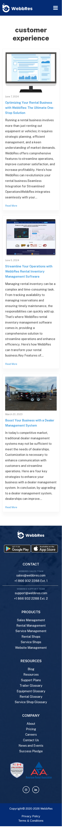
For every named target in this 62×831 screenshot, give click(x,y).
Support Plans (31, 680)
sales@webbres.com (31, 575)
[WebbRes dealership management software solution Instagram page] (26, 789)
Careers (31, 734)
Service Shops (31, 642)
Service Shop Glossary (31, 702)
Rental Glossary (31, 696)
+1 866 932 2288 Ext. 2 (31, 598)
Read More (11, 205)
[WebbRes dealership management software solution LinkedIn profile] (35, 789)
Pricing (31, 729)
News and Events (31, 745)
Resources (31, 674)
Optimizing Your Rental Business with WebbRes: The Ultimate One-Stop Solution (29, 108)
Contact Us (31, 740)
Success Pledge (31, 751)
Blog (31, 669)
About (31, 723)
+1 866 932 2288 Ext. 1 (31, 581)
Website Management (31, 647)
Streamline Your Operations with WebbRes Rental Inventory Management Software (28, 271)
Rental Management (31, 625)
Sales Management (31, 620)
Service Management (30, 631)
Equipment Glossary (31, 691)
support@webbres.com (31, 593)
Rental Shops (30, 636)
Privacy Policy (31, 816)
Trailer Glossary (31, 685)
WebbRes (46, 808)
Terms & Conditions (30, 820)
